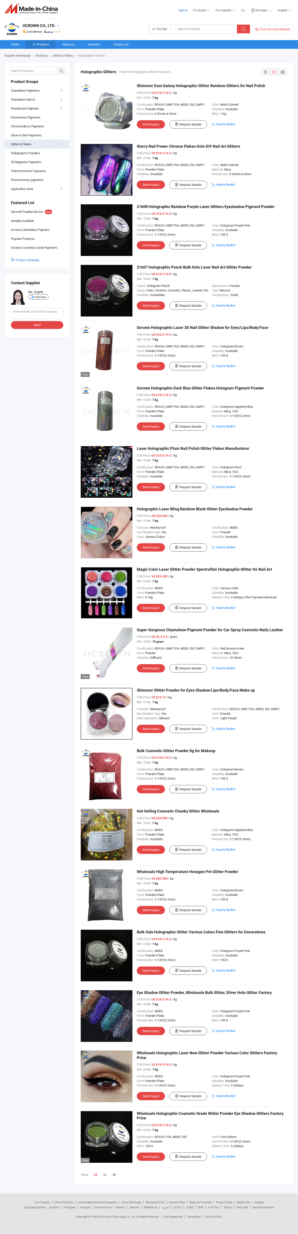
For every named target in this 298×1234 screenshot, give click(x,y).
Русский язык (103, 1207)
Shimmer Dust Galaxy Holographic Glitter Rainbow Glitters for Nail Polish (201, 85)
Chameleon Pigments (25, 90)
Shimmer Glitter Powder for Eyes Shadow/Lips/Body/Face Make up (196, 690)
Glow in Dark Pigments (26, 135)
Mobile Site (243, 1202)
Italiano (120, 1207)
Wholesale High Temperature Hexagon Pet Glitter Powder (187, 871)
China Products (64, 1202)
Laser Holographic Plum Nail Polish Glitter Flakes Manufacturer (193, 448)
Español (54, 1207)
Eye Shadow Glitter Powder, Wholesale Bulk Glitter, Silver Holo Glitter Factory (204, 992)
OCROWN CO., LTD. (38, 25)
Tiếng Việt (242, 1207)
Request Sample (190, 124)
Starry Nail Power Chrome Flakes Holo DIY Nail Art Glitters (188, 146)
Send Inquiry (150, 124)
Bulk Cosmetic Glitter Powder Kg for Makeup (176, 750)
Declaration (194, 1216)
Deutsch (134, 1207)
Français (85, 1207)
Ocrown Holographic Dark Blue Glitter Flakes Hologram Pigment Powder (200, 388)
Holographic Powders (25, 153)
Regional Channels (201, 1202)
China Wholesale (131, 1202)
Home (15, 44)
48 (114, 1175)
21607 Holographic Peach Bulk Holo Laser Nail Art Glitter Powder (194, 267)
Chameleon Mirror (23, 99)
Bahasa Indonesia (263, 1207)
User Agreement (173, 1216)
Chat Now (40, 297)
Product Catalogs (27, 260)
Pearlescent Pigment (25, 108)
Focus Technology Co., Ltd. (120, 1216)
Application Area (22, 189)
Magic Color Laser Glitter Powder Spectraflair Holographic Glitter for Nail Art (204, 569)
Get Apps (261, 10)
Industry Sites (177, 1202)
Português (69, 1207)
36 (104, 1175)
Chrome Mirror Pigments (27, 126)
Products (43, 44)
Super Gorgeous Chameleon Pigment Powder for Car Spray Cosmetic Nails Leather (210, 630)
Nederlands (150, 1207)
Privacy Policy (214, 1216)
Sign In (183, 10)
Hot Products (42, 1202)
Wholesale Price (155, 1202)
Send (37, 325)
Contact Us (120, 44)
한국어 (178, 1207)
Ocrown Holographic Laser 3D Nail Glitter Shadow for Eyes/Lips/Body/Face (202, 327)
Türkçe (227, 1207)
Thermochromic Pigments (28, 171)
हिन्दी (201, 1207)
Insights (259, 1202)
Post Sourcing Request (275, 29)
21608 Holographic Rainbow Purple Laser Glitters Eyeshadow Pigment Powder (206, 206)
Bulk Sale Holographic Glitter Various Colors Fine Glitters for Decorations (201, 932)
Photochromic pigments (27, 180)
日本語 (190, 1207)
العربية (165, 1207)
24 (95, 1174)
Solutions (94, 44)
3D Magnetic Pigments (26, 162)
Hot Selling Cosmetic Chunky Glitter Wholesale (178, 811)
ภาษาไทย (213, 1207)
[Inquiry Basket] (243, 10)
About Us (68, 44)
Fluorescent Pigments (25, 117)
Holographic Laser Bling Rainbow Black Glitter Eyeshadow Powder (195, 509)
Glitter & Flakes (21, 144)
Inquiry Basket (225, 124)
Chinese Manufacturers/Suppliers (97, 1202)
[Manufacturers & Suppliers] (32, 8)
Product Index (224, 1202)
